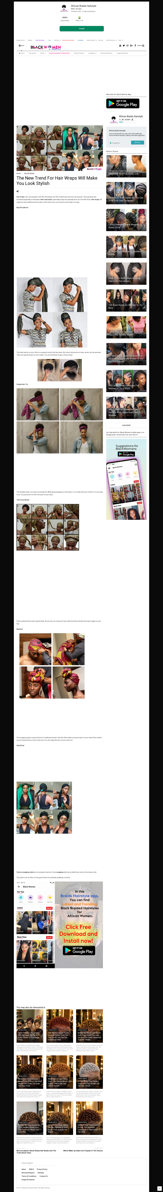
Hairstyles (91, 53)
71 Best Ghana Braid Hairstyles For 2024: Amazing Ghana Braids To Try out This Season (125, 358)
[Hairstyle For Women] (44, 49)
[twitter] (124, 46)
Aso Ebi (100, 40)
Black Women (110, 40)
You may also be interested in (31, 1007)
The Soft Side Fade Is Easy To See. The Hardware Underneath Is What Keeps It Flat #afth (89, 1128)
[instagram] (127, 46)
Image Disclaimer (122, 53)
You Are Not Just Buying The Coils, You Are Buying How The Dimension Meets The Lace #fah (29, 1128)
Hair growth (32, 53)
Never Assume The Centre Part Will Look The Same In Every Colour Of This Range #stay (28, 1036)
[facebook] (135, 46)
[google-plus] (131, 46)
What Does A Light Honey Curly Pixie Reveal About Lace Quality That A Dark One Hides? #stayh (59, 1082)
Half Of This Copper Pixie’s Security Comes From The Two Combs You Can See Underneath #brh (58, 1036)
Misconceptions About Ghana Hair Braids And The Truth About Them (36, 1152)
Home (22, 53)
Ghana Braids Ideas (68, 40)
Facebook (80, 40)
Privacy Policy (42, 1169)
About (24, 1169)
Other (120, 40)
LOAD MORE (126, 425)
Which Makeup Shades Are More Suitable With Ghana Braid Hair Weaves (124, 412)
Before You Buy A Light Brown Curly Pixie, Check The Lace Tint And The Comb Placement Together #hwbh (89, 1036)
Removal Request (28, 1173)
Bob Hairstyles (40, 40)
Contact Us (44, 1176)
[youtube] (120, 46)
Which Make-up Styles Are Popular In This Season (83, 1151)
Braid (42, 53)
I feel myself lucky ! (106, 53)
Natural (56, 40)
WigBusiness (21, 40)
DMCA (31, 1169)
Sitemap (41, 1173)
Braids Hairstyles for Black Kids (59, 53)
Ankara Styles (91, 40)
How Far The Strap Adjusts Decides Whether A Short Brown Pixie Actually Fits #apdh (58, 1128)
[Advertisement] (81, 74)
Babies (30, 40)
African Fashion (79, 53)
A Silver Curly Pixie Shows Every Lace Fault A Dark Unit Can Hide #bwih (88, 1083)
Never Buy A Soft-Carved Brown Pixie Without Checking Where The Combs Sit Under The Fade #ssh (29, 1082)
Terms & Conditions (29, 1176)
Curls (49, 40)
